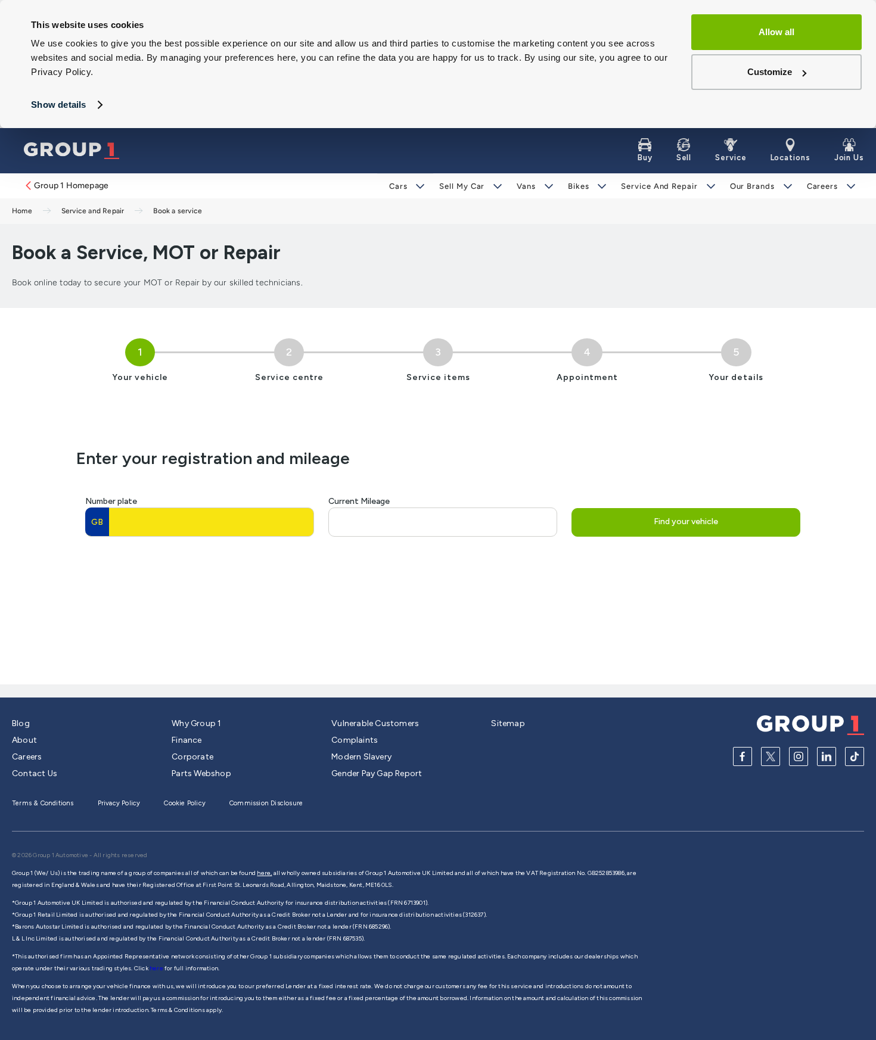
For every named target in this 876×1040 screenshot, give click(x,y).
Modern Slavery (361, 757)
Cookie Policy (185, 803)
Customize (769, 72)
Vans (526, 186)
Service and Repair (659, 186)
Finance (186, 740)
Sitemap (507, 723)
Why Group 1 (196, 723)
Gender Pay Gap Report (376, 773)
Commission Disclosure (266, 803)
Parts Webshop (201, 773)
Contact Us (34, 773)
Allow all (776, 32)
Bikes (578, 186)
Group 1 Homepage (71, 185)
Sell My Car (461, 186)
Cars (398, 186)
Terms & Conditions (43, 803)
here (157, 968)
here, (264, 873)
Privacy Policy (119, 803)
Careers (822, 186)
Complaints (354, 740)
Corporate (192, 757)
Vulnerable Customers (375, 723)
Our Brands (752, 186)
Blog (21, 723)
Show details (58, 104)
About (24, 740)
